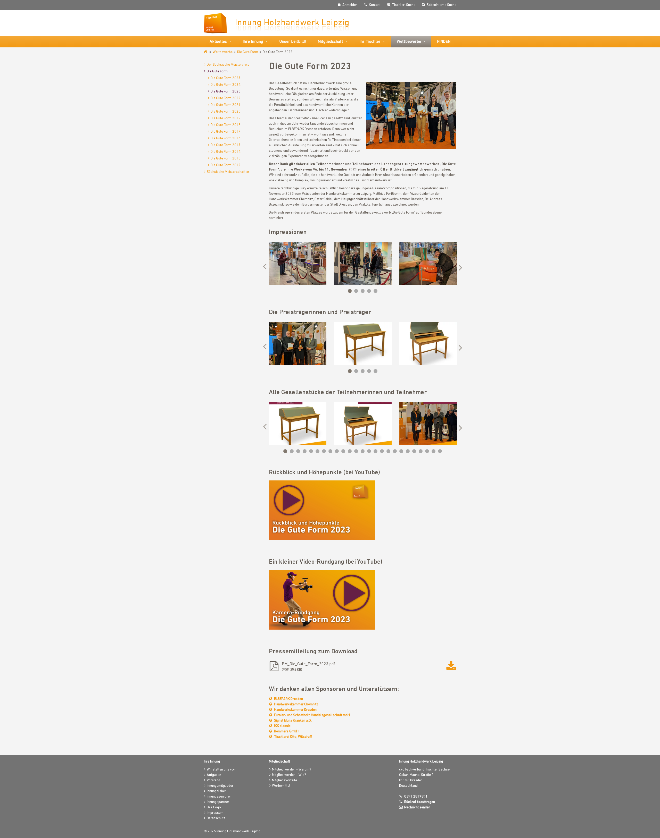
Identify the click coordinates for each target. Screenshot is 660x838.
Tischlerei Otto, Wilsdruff (293, 737)
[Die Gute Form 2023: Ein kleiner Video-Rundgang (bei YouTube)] (322, 600)
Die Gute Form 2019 (226, 118)
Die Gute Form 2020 (226, 112)
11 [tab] (350, 451)
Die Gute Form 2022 (226, 98)
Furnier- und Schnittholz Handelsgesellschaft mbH (312, 715)
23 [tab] (427, 451)
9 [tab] (337, 451)
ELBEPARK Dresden (288, 699)
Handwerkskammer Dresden (295, 710)
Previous (266, 267)
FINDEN (443, 42)
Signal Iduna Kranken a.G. (293, 721)
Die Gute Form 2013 (226, 158)
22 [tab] (421, 451)
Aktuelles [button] (218, 42)
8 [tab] (330, 451)
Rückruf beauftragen (419, 802)
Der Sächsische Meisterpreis (228, 65)
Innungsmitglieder (220, 786)
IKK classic (282, 726)
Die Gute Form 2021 (226, 105)
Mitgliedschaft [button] (330, 42)
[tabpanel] (297, 263)
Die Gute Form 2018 (226, 125)
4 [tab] (369, 291)
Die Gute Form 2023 (226, 92)
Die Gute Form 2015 (226, 145)
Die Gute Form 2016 (226, 138)
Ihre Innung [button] (253, 42)
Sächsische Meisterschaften (228, 172)
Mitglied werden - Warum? (291, 770)
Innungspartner (218, 802)
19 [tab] (401, 451)
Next (459, 267)
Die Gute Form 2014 (226, 152)
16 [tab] (382, 451)
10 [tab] (343, 451)
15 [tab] (375, 451)
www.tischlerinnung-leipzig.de (206, 52)
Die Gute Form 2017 (226, 132)
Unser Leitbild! (292, 42)
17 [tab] (388, 451)
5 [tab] (375, 291)
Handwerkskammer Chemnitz (296, 704)
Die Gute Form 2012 (226, 165)
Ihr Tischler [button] (370, 42)
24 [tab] (433, 451)
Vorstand (213, 780)
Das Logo (214, 807)
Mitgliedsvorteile (284, 780)
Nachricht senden (417, 807)
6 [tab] (317, 451)
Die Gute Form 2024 (226, 85)
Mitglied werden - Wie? (289, 775)
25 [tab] (440, 451)
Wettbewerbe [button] (409, 42)
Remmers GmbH (286, 731)
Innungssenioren (219, 797)
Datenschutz (216, 818)
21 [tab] (414, 451)
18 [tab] (395, 451)
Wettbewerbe (223, 52)
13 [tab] (363, 451)
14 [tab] (369, 451)
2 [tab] (356, 291)
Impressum (215, 813)
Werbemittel (281, 786)
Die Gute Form (247, 52)
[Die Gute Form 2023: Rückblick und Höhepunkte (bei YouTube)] (322, 510)
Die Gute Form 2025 (226, 78)
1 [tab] (350, 291)
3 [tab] (363, 291)
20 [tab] (408, 451)
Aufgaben (214, 775)
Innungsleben (217, 791)
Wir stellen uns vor (221, 770)
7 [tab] (324, 451)
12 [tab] (356, 451)
